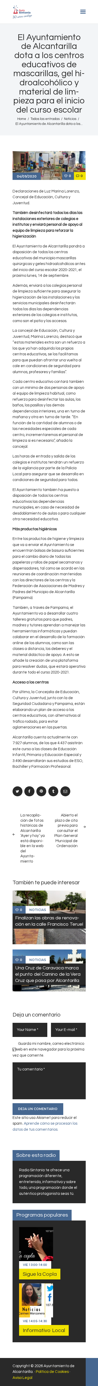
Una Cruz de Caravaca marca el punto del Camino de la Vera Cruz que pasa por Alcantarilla (47, 974)
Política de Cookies (52, 1372)
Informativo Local (44, 1330)
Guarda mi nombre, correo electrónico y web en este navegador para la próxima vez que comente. (48, 1049)
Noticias (70, 119)
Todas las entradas (45, 119)
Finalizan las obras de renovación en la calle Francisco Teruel (49, 921)
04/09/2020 (27, 176)
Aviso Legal (22, 1378)
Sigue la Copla (40, 1274)
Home (21, 119)
